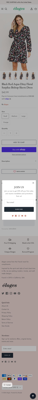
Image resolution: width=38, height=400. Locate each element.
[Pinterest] (25, 216)
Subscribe (19, 209)
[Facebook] (16, 216)
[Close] (33, 183)
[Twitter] (13, 216)
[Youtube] (22, 216)
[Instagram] (19, 216)
